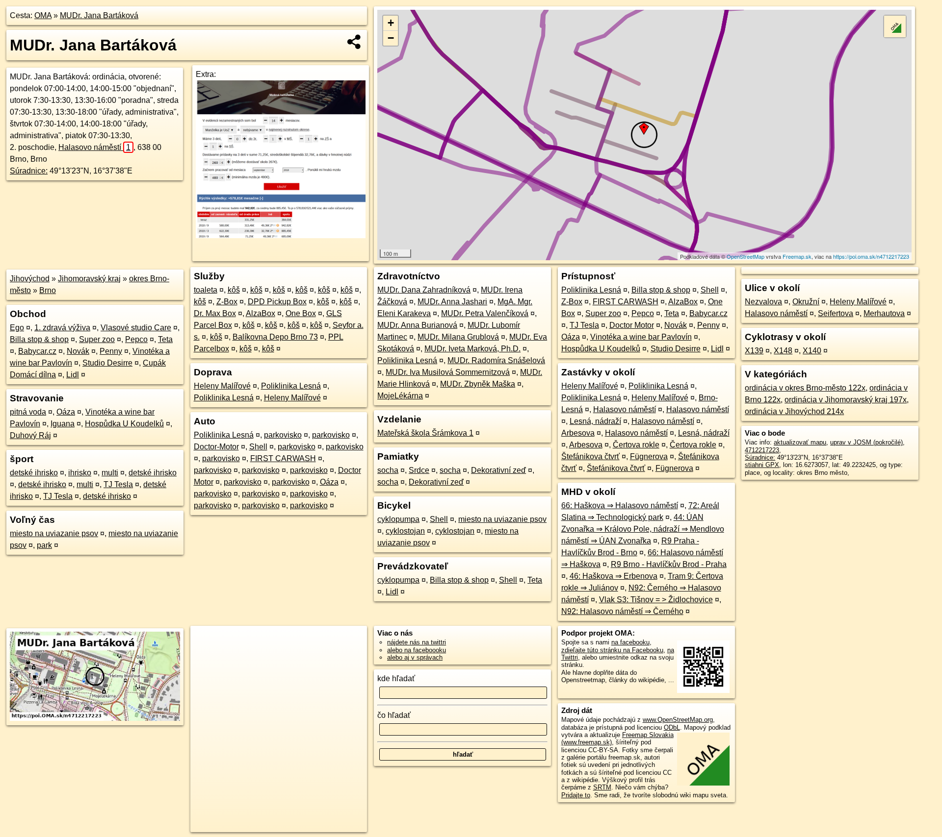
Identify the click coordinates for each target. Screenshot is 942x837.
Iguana (63, 423)
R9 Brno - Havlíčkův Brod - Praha (669, 564)
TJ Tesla (118, 484)
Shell (258, 447)
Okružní (805, 301)
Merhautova (884, 313)
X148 (783, 350)
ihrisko (79, 472)
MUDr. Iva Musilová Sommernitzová (448, 372)
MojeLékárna (400, 396)
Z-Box (226, 301)
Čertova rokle (636, 445)
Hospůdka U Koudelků (124, 423)
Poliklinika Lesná (291, 386)
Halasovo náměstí (94, 147)
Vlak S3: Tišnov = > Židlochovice (656, 599)
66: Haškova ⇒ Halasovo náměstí (619, 505)
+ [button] (391, 23)
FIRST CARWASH (283, 458)
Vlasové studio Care (136, 327)
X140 (812, 350)
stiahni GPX (762, 464)
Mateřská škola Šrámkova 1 (425, 433)
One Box (301, 313)
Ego (17, 327)
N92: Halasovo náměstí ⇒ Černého (622, 611)
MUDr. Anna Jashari (452, 301)
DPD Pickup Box (277, 301)
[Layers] (895, 26)
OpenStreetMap (745, 256)
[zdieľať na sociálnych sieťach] (354, 41)
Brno (47, 290)
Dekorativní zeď (498, 470)
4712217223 (762, 450)
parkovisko (283, 435)
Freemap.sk (797, 256)
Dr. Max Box (215, 313)
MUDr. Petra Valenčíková (484, 313)
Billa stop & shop (39, 339)
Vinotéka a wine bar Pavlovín (641, 337)
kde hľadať (396, 678)
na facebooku (630, 642)
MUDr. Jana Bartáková (99, 15)
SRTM (602, 787)
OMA (43, 15)
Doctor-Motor (216, 447)
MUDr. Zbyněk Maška (477, 384)
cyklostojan (405, 531)
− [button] (391, 38)
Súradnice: (29, 171)
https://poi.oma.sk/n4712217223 (871, 256)
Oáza (65, 412)
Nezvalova (763, 301)
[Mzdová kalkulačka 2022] (281, 235)
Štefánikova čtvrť (590, 456)
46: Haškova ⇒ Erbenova (613, 576)
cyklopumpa (398, 519)
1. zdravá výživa (62, 327)
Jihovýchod (30, 278)
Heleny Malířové (222, 386)
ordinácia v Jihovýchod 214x (794, 411)
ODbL (672, 727)
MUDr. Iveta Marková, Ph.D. (472, 349)
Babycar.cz (37, 351)
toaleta (205, 290)
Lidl (72, 374)
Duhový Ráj (30, 435)
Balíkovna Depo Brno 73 (275, 337)
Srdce (419, 470)
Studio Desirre (107, 363)
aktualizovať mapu (800, 442)
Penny (111, 351)
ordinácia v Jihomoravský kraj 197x (846, 399)
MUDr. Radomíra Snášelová (496, 360)
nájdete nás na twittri (416, 642)
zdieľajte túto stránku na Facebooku (612, 650)
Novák (78, 351)
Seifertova (835, 313)
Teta (165, 339)
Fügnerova (649, 456)
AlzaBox (260, 313)
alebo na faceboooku (416, 650)
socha (387, 470)
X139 (754, 350)
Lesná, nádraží (595, 421)
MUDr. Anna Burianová (417, 325)
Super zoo (97, 339)
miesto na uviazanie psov (54, 533)
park (44, 545)
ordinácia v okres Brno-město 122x (805, 388)
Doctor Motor (631, 325)
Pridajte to (575, 795)
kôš (234, 290)
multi (110, 472)
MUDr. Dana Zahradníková (424, 290)
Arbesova (578, 433)
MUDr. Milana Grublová (458, 337)
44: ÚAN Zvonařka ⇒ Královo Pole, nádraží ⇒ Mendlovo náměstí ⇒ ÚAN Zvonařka (642, 529)
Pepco (136, 339)
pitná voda (28, 412)
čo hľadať (394, 715)
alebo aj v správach (415, 657)
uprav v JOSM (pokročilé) (866, 442)
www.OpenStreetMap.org (678, 719)
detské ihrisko (34, 472)
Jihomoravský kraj (89, 278)
